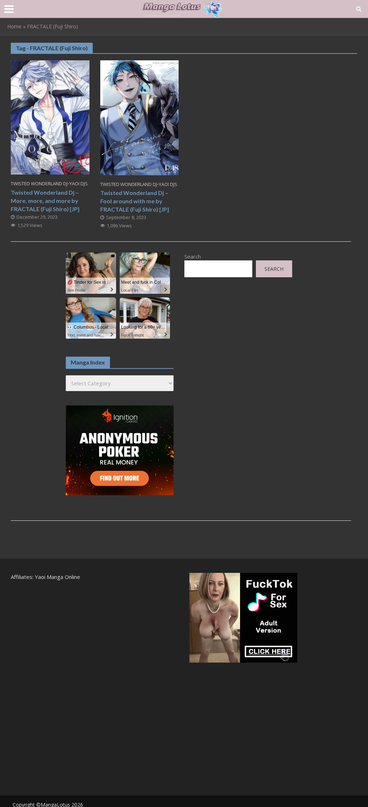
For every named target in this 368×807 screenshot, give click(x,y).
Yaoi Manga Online (57, 576)
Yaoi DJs (78, 184)
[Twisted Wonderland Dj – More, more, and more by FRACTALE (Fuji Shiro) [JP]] (50, 117)
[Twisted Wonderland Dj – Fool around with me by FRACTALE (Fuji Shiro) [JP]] (139, 117)
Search (192, 256)
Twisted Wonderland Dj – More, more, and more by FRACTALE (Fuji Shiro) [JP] (45, 200)
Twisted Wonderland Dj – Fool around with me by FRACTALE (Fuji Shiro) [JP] (134, 201)
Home (14, 26)
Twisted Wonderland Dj (39, 184)
